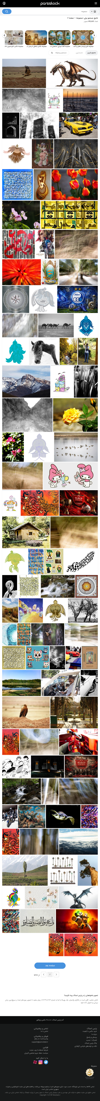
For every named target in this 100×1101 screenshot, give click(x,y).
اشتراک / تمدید (91, 1040)
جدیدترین (79, 52)
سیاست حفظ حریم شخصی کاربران (36, 1053)
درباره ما (94, 1034)
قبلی (56, 974)
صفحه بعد (50, 965)
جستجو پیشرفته (61, 52)
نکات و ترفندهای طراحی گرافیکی (85, 1046)
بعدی (43, 974)
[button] (74, 1029)
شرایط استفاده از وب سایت (38, 1050)
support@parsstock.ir (40, 1042)
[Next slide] (4, 35)
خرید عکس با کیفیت (90, 1031)
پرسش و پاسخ (92, 1037)
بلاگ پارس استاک (91, 1043)
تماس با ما (44, 1031)
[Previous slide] (94, 35)
